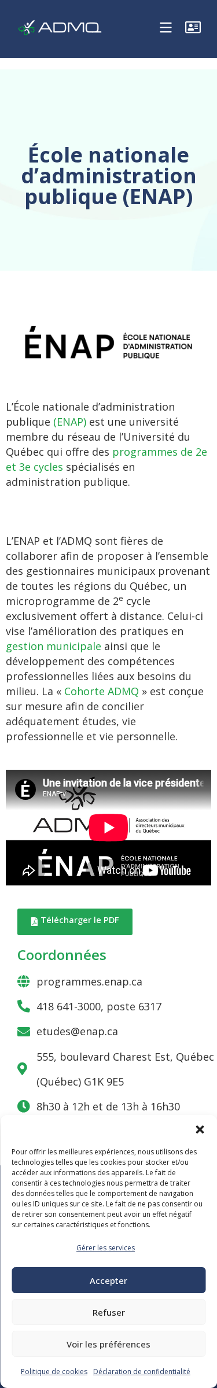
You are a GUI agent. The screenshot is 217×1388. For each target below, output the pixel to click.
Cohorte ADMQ (101, 691)
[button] (199, 1129)
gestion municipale (53, 646)
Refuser (109, 1312)
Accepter (108, 1280)
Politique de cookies (54, 1371)
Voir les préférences (108, 1344)
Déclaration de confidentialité (141, 1371)
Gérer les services (105, 1248)
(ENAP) (69, 422)
